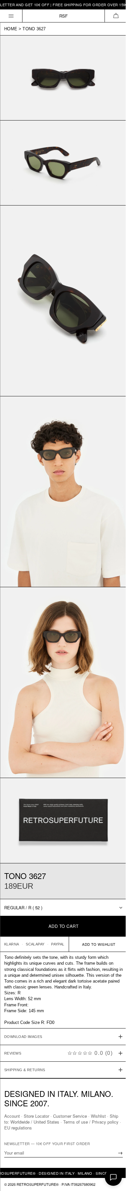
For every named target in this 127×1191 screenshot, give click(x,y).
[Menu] (11, 15)
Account (12, 1116)
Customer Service (70, 1116)
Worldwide (29, 1122)
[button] (116, 15)
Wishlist (98, 1116)
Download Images (23, 1011)
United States (56, 1122)
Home (10, 28)
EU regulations (33, 1128)
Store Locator (36, 1116)
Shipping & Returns (24, 1044)
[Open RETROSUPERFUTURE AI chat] (113, 1177)
